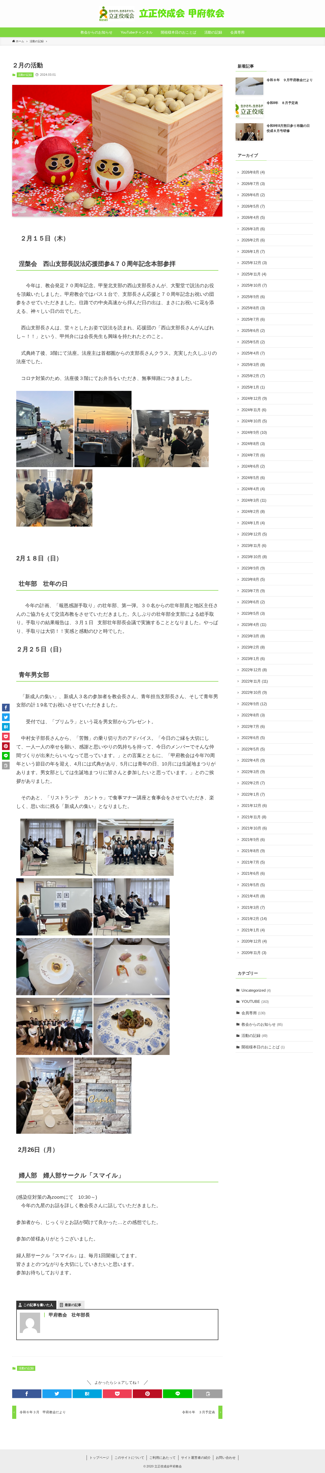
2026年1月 (253, 251)
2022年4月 (253, 760)
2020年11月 (253, 952)
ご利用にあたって (162, 1458)
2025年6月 (253, 330)
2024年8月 (253, 443)
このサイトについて (129, 1458)
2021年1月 (253, 930)
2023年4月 (253, 624)
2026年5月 (253, 206)
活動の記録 (25, 74)
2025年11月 (253, 274)
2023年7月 (253, 591)
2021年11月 (253, 817)
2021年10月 (254, 828)
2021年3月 (253, 907)
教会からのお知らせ (262, 1024)
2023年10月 (254, 557)
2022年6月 (253, 737)
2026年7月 (253, 183)
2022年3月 (253, 772)
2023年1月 (253, 658)
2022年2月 (253, 783)
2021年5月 (253, 885)
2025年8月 (253, 308)
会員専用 (253, 1013)
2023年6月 (253, 602)
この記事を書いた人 (38, 1305)
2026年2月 (253, 240)
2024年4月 (253, 489)
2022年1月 (253, 794)
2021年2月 (254, 918)
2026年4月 (253, 217)
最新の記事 (73, 1305)
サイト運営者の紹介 (196, 1458)
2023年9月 (253, 568)
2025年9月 (253, 297)
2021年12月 (254, 805)
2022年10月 (254, 692)
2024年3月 (253, 500)
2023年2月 (253, 647)
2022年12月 (254, 670)
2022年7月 (253, 726)
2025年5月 (253, 342)
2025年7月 (253, 319)
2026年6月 (253, 195)
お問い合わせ (226, 1458)
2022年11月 (254, 681)
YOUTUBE (255, 1001)
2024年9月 (254, 432)
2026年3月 (253, 229)
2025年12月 (254, 262)
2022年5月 (253, 749)
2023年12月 (254, 534)
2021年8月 (253, 851)
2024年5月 (253, 477)
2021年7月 (253, 862)
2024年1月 (253, 523)
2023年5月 (253, 613)
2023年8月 (253, 579)
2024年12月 (254, 398)
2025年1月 (253, 387)
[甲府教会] (162, 13)
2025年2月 (253, 376)
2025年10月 (254, 285)
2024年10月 (254, 421)
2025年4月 (253, 353)
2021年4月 (253, 896)
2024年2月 (253, 511)
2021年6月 (253, 873)
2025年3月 (253, 364)
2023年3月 (253, 636)
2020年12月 (254, 941)
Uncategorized (256, 990)
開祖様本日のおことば (263, 1047)
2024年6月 (253, 466)
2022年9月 (254, 704)
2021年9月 (253, 839)
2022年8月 (253, 715)
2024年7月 (253, 455)
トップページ (99, 1458)
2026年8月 (253, 172)
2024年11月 (253, 410)
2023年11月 (253, 545)
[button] (26, 1393)
